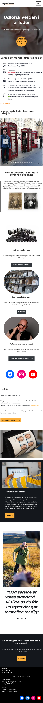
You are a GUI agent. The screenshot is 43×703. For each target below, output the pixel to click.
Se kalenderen (5, 104)
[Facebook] (10, 374)
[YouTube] (33, 374)
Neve (14, 676)
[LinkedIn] (27, 698)
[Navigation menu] (38, 3)
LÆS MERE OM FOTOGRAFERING (21, 359)
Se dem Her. (35, 405)
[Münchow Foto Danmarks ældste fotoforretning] (8, 3)
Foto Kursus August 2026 (16, 66)
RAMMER (21, 312)
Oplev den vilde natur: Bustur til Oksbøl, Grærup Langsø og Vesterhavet (25, 73)
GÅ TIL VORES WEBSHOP (21, 265)
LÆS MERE (9, 516)
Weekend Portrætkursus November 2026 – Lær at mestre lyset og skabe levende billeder (25, 89)
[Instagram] (21, 374)
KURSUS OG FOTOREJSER (21, 41)
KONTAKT (21, 658)
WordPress (26, 676)
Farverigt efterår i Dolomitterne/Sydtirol (21, 81)
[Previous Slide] (5, 141)
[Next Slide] (37, 141)
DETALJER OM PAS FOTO (11, 420)
